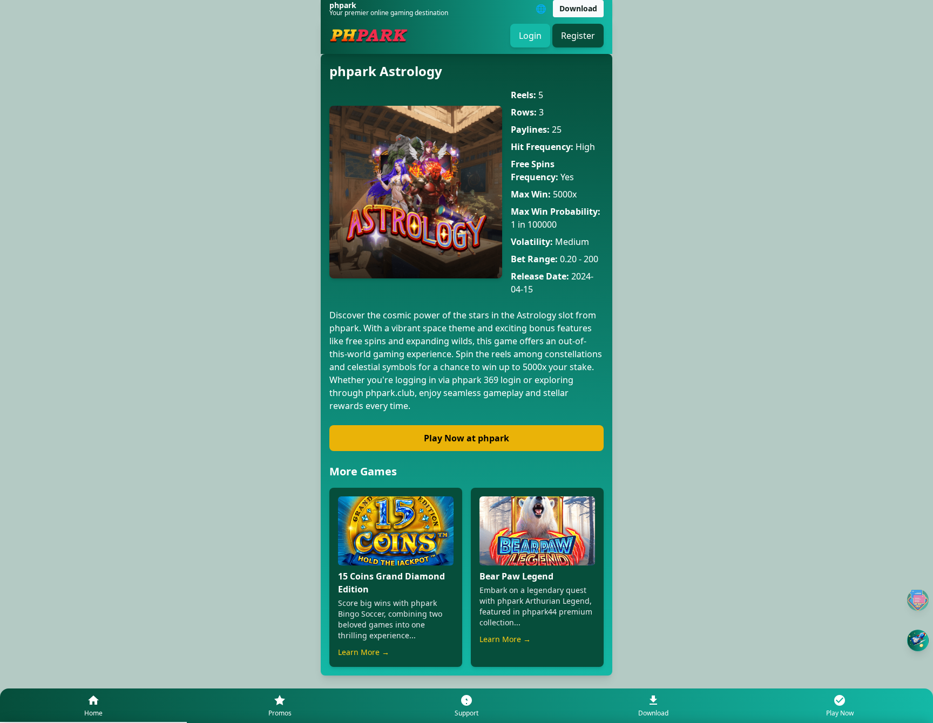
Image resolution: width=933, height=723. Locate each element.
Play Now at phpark (466, 438)
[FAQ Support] (918, 600)
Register (578, 36)
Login (530, 36)
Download (578, 8)
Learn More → (363, 652)
